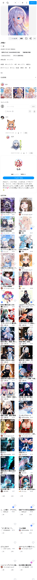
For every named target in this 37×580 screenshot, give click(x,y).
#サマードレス (5, 68)
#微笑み (28, 64)
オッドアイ (10, 59)
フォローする (18, 178)
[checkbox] (6, 111)
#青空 (22, 68)
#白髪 (17, 68)
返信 (26, 133)
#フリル (12, 68)
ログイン (32, 3)
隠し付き (9, 111)
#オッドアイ (21, 64)
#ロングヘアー (9, 64)
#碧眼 (2, 64)
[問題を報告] (21, 133)
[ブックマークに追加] (26, 38)
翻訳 (2, 72)
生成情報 (3, 77)
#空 (16, 64)
